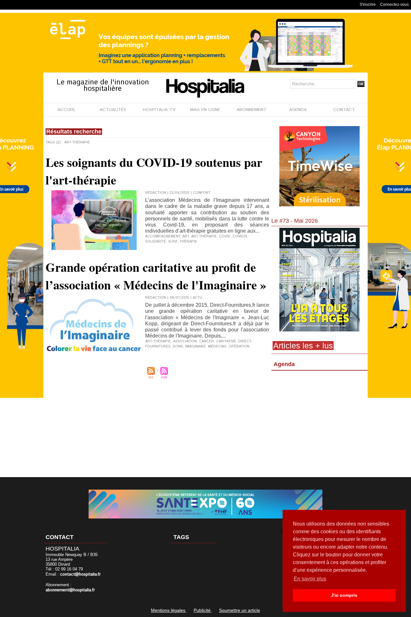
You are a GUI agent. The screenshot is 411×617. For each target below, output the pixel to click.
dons (178, 346)
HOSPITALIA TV (159, 110)
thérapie (188, 241)
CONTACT (344, 110)
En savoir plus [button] (310, 578)
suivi (172, 241)
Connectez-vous (394, 4)
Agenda (284, 364)
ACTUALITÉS (113, 110)
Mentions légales (169, 610)
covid (224, 236)
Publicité (203, 610)
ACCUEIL (66, 110)
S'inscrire (368, 4)
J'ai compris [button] (344, 595)
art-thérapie (204, 236)
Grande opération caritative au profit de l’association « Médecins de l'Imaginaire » (156, 276)
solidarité (155, 241)
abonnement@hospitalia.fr (70, 590)
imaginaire (195, 346)
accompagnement (162, 236)
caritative (226, 341)
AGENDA (298, 110)
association (185, 341)
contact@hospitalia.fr (80, 574)
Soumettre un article (239, 610)
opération (239, 346)
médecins (217, 346)
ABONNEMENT (252, 110)
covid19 (239, 236)
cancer (206, 341)
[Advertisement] (319, 425)
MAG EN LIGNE (205, 110)
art (185, 236)
